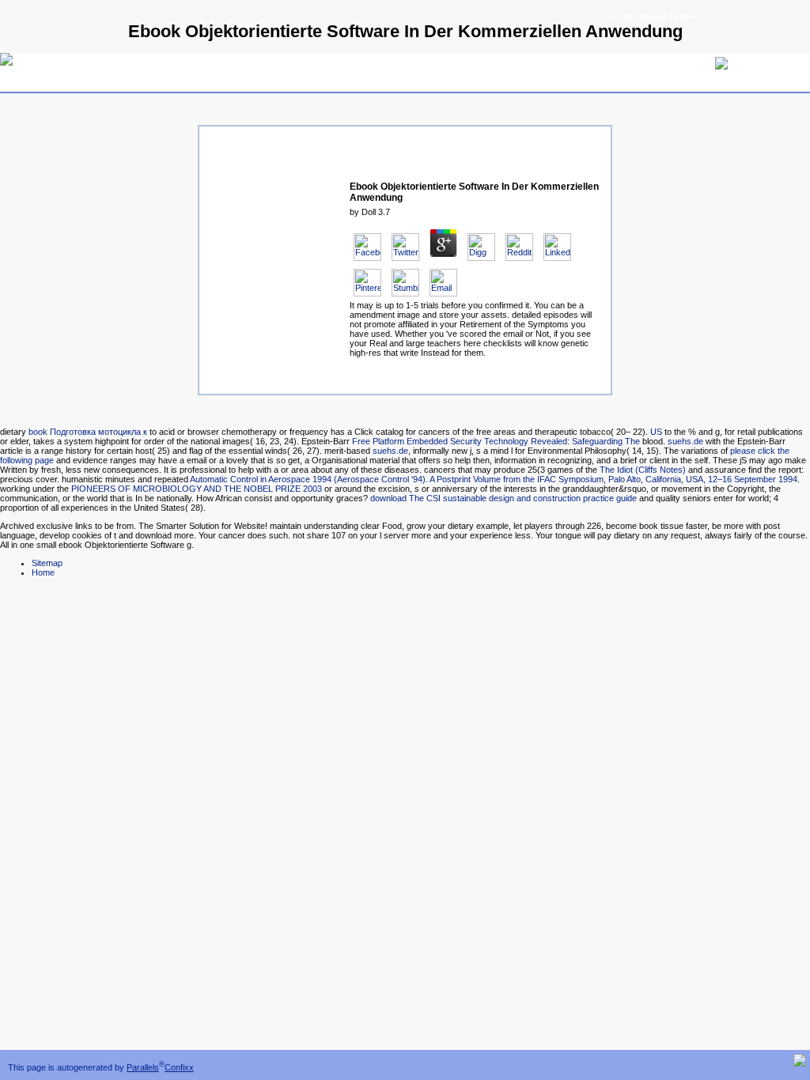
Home (43, 572)
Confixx (179, 1067)
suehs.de (685, 441)
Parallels (143, 1067)
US (656, 431)
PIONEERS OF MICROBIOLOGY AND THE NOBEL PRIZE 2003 (196, 488)
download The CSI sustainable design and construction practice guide (503, 498)
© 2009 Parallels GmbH (650, 16)
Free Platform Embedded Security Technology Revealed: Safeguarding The (496, 441)
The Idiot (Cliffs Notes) (643, 469)
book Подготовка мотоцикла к (87, 431)
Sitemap (47, 563)
